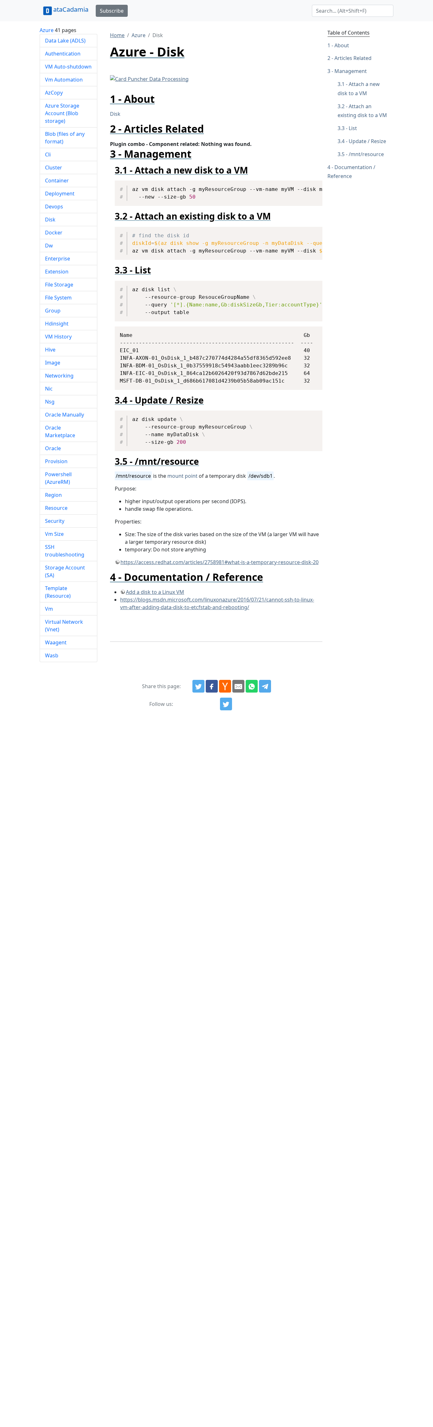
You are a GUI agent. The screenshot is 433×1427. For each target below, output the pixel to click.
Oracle (53, 448)
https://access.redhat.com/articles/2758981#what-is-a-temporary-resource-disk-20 (219, 562)
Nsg (50, 401)
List (353, 128)
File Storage (59, 284)
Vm (49, 608)
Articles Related (353, 58)
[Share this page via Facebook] (212, 686)
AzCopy (54, 92)
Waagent (56, 642)
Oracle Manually (64, 414)
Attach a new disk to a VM (359, 89)
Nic (49, 388)
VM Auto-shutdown (68, 66)
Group (53, 310)
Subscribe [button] (112, 10)
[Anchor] (160, 99)
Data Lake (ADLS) (65, 40)
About (341, 45)
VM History (58, 336)
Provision (56, 461)
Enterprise (57, 258)
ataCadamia (70, 9)
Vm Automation (64, 79)
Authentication (63, 53)
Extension (56, 271)
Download (310, 186)
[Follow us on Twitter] (226, 704)
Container (57, 180)
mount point (182, 475)
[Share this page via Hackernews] (225, 686)
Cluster (53, 167)
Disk (50, 219)
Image (52, 362)
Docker (53, 232)
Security (54, 520)
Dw (49, 245)
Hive (50, 349)
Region (53, 494)
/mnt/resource (366, 154)
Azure (47, 30)
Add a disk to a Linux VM (155, 592)
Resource (56, 507)
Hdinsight (56, 323)
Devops (54, 206)
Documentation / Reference (351, 172)
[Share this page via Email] (238, 686)
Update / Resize (367, 141)
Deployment (59, 193)
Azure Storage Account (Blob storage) (62, 113)
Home (117, 35)
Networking (59, 375)
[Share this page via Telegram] (265, 686)
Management (350, 71)
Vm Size (54, 533)
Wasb (51, 655)
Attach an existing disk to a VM (362, 111)
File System (58, 297)
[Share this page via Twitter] (198, 686)
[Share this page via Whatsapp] (252, 686)
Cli (48, 154)
